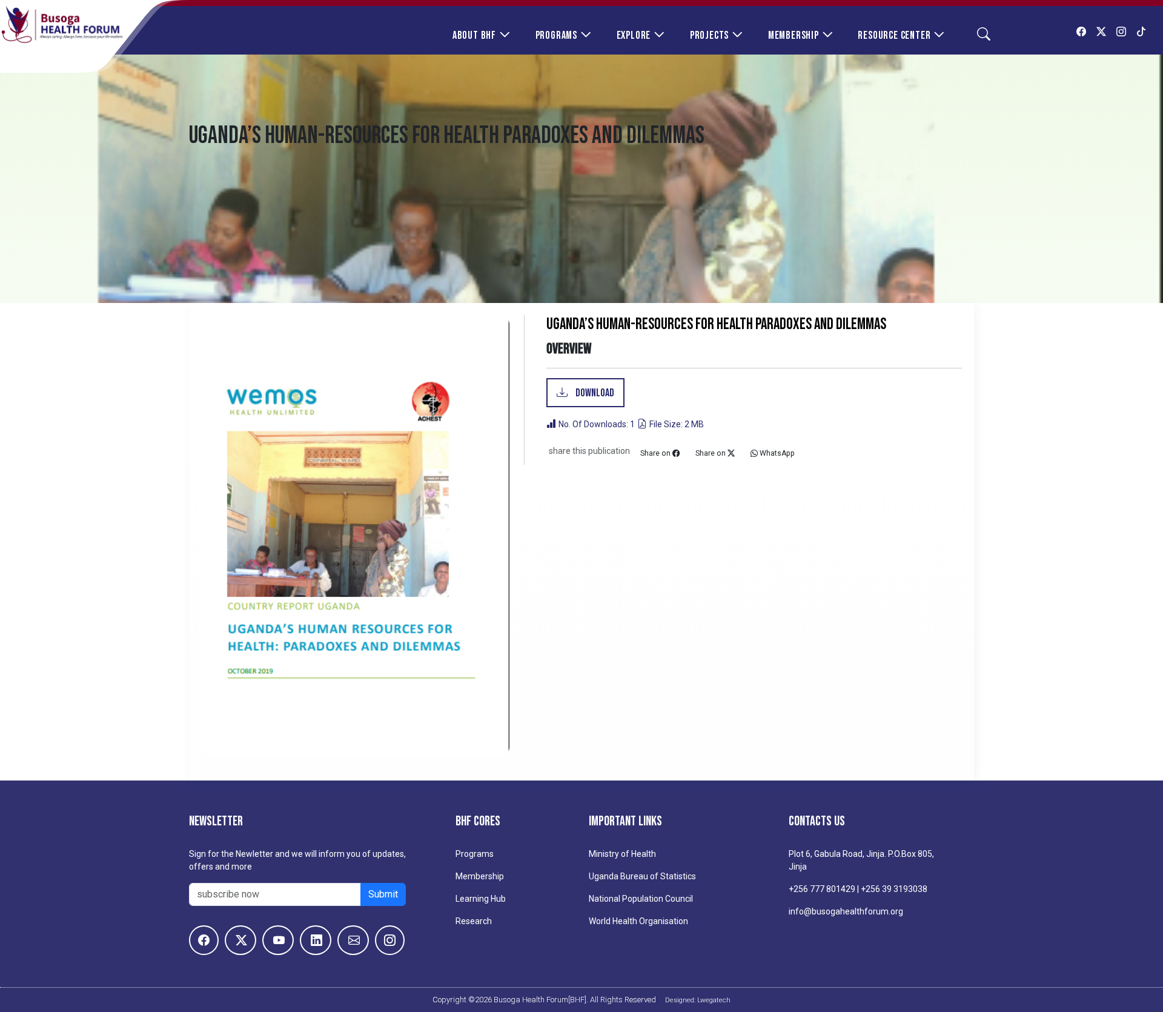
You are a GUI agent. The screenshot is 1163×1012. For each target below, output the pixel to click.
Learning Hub (481, 899)
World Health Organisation (638, 921)
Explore (634, 35)
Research (474, 921)
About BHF (474, 35)
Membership (793, 35)
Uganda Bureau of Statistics (642, 876)
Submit (383, 894)
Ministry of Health (622, 854)
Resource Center (894, 35)
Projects (709, 35)
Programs (556, 35)
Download (594, 393)
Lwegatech (714, 1000)
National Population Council (641, 899)
